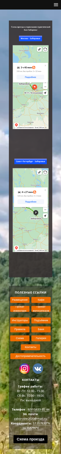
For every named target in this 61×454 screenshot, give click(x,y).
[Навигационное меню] (56, 4)
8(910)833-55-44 (38, 409)
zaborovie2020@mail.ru (30, 419)
